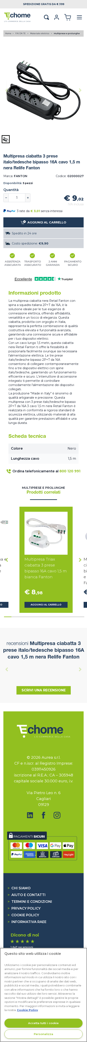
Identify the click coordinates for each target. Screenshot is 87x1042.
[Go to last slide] (6, 559)
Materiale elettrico (40, 33)
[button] (6, 139)
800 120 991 (69, 471)
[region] (43, 995)
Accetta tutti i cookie (43, 1023)
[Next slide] (80, 90)
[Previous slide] (6, 90)
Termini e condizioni (30, 902)
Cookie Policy (23, 915)
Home (8, 33)
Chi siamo (19, 888)
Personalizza (43, 1034)
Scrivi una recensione (44, 690)
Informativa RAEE (27, 922)
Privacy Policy (24, 908)
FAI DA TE (20, 33)
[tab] (7, 616)
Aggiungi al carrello (46, 604)
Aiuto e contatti (27, 895)
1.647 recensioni (22, 947)
